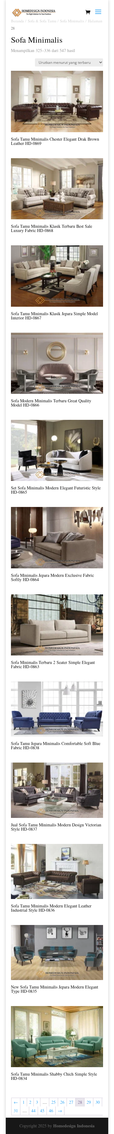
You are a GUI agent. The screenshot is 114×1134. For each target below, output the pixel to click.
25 (53, 1102)
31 (16, 1110)
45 (42, 1110)
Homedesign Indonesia (74, 1126)
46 (51, 1110)
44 (33, 1110)
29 (89, 1102)
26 (62, 1102)
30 (97, 1102)
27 (71, 1102)
